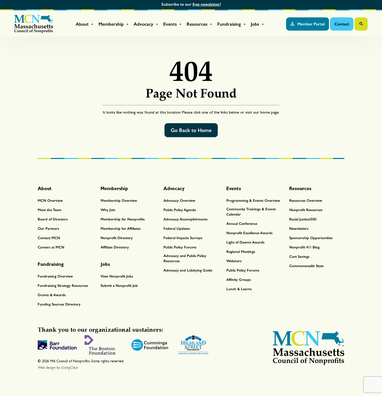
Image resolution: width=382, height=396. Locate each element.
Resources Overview (305, 200)
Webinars (234, 261)
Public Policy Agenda (179, 210)
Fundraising (229, 24)
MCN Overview (50, 200)
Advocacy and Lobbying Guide (187, 270)
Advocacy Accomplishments (185, 219)
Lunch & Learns (239, 289)
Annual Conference (241, 223)
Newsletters (298, 228)
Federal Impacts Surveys (182, 238)
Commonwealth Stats (306, 266)
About (83, 24)
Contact (341, 24)
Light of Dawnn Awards (245, 242)
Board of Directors (53, 219)
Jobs (255, 24)
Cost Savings (299, 256)
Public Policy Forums (179, 247)
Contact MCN (49, 238)
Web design (47, 367)
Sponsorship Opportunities (311, 238)
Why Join (108, 210)
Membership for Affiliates (121, 228)
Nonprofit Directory (117, 238)
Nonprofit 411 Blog (304, 247)
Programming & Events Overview (253, 200)
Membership (111, 24)
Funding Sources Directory (59, 304)
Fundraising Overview (55, 276)
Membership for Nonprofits (123, 219)
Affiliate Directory (115, 247)
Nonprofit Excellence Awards (249, 233)
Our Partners (48, 228)
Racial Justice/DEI (303, 219)
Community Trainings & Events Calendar (251, 212)
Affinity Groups (238, 279)
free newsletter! (207, 4)
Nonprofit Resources (305, 210)
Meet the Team (49, 210)
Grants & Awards (52, 295)
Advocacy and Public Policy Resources (184, 258)
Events (170, 24)
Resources (198, 24)
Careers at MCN (51, 247)
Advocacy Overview (179, 200)
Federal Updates (176, 228)
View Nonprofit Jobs (117, 276)
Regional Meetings (240, 251)
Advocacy (144, 24)
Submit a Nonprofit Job (119, 285)
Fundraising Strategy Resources (63, 285)
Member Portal (310, 24)
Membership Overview (119, 200)
